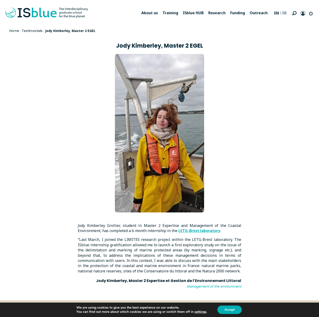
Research (217, 12)
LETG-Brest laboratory (199, 230)
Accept (229, 309)
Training (170, 12)
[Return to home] (47, 13)
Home (14, 30)
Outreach (259, 12)
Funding (237, 12)
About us (149, 12)
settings (200, 312)
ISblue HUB (193, 12)
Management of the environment (214, 286)
